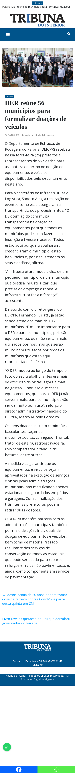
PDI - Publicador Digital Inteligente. (45, 677)
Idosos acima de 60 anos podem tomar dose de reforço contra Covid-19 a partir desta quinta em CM (34, 599)
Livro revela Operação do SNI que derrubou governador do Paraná (36, 621)
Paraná (6, 6)
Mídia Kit (37, 665)
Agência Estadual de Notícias (40, 135)
